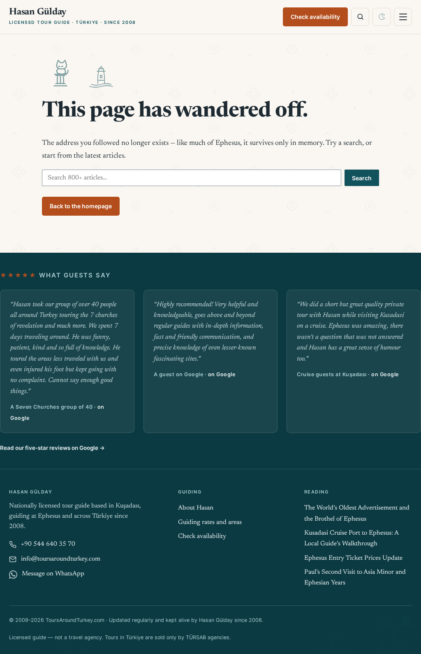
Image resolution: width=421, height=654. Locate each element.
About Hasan (195, 508)
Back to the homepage (81, 205)
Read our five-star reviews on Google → (52, 448)
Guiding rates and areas (210, 522)
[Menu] (403, 17)
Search (362, 178)
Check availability (315, 16)
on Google (222, 374)
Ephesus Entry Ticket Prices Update (353, 558)
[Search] (360, 17)
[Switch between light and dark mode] (381, 17)
